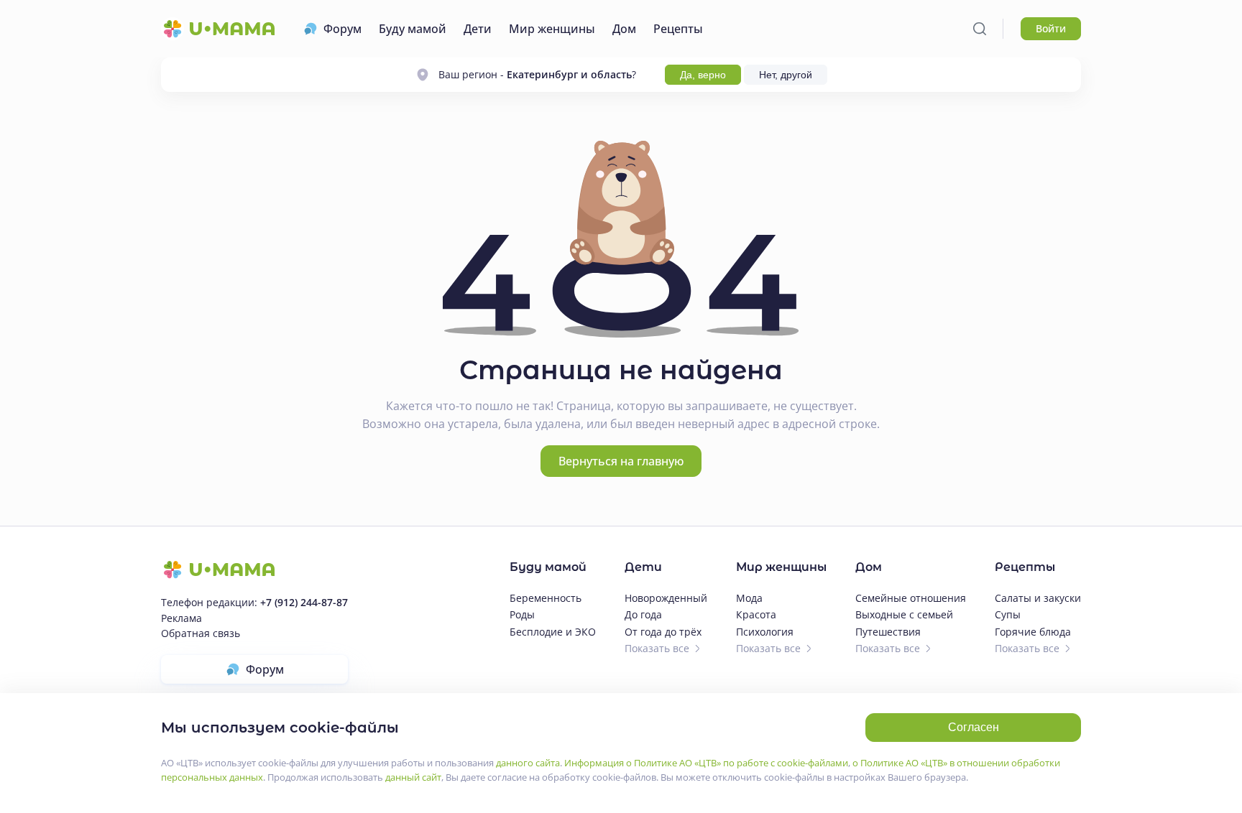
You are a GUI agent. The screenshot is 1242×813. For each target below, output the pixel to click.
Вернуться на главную (621, 461)
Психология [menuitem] (765, 631)
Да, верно (703, 74)
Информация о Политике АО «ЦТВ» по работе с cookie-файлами (706, 762)
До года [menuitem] (643, 614)
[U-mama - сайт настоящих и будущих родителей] (218, 28)
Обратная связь (200, 633)
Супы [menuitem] (1008, 614)
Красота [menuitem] (756, 614)
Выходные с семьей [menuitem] (904, 614)
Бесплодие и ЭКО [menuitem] (553, 631)
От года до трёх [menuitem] (663, 631)
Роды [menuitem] (522, 614)
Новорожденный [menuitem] (666, 598)
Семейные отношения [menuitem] (910, 598)
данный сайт (413, 777)
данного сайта (528, 762)
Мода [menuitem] (749, 598)
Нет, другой (785, 74)
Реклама (181, 618)
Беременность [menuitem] (545, 598)
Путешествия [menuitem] (888, 631)
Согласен (973, 727)
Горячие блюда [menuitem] (1033, 631)
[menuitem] (332, 28)
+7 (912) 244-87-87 (304, 602)
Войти (1051, 28)
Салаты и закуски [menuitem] (1038, 598)
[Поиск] (979, 28)
